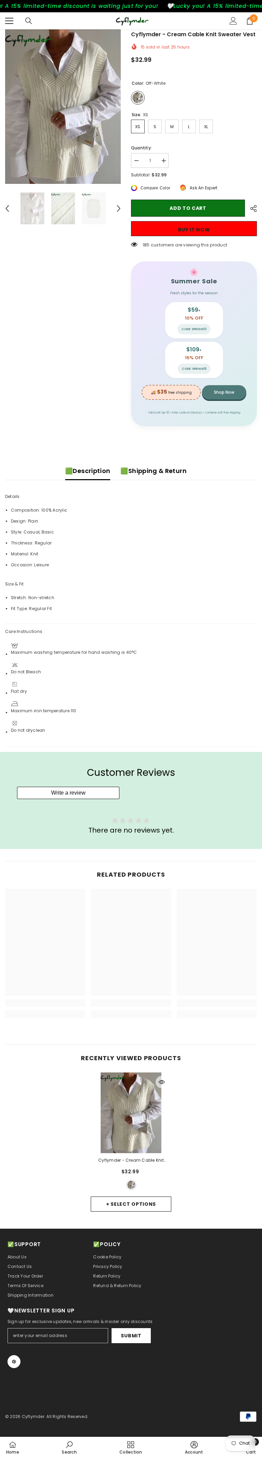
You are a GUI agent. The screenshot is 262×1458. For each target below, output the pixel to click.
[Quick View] (162, 1082)
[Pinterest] (14, 1361)
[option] (63, 106)
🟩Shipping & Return (153, 471)
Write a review (68, 793)
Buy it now (194, 229)
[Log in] (233, 21)
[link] (45, 1003)
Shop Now (224, 392)
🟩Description (87, 471)
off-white (131, 1185)
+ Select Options (131, 1204)
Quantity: (141, 148)
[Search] (29, 21)
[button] (7, 208)
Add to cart (188, 208)
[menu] (9, 21)
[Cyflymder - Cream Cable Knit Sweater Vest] (131, 1112)
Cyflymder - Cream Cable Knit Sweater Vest (131, 1160)
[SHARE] (251, 208)
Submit (131, 1335)
